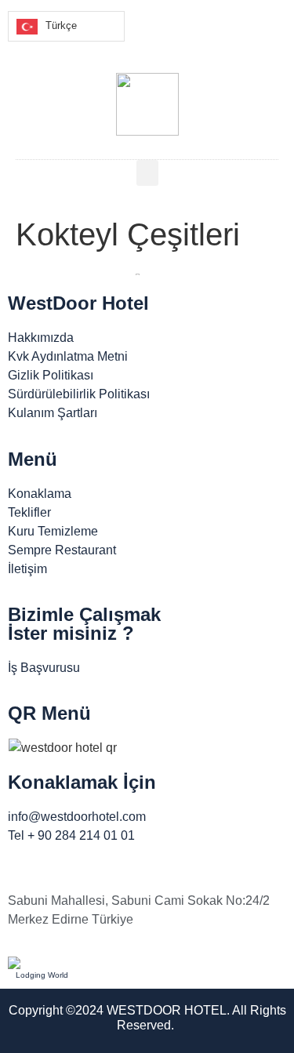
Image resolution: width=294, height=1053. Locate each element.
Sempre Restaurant (62, 550)
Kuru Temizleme (53, 531)
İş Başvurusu (44, 667)
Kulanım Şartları (52, 412)
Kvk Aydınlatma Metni (68, 356)
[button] (147, 173)
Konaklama (39, 493)
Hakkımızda (41, 337)
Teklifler (29, 512)
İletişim (27, 569)
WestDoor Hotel (78, 303)
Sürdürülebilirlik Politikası (79, 394)
